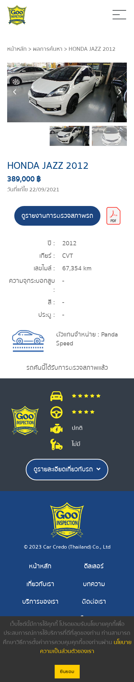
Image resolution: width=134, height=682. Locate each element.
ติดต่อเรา (94, 602)
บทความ (94, 584)
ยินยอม (67, 671)
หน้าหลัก (17, 49)
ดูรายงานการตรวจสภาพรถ (57, 216)
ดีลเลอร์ (94, 566)
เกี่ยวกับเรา (40, 584)
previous (14, 92)
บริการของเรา (40, 602)
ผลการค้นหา (48, 49)
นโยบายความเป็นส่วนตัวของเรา (85, 647)
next (119, 92)
